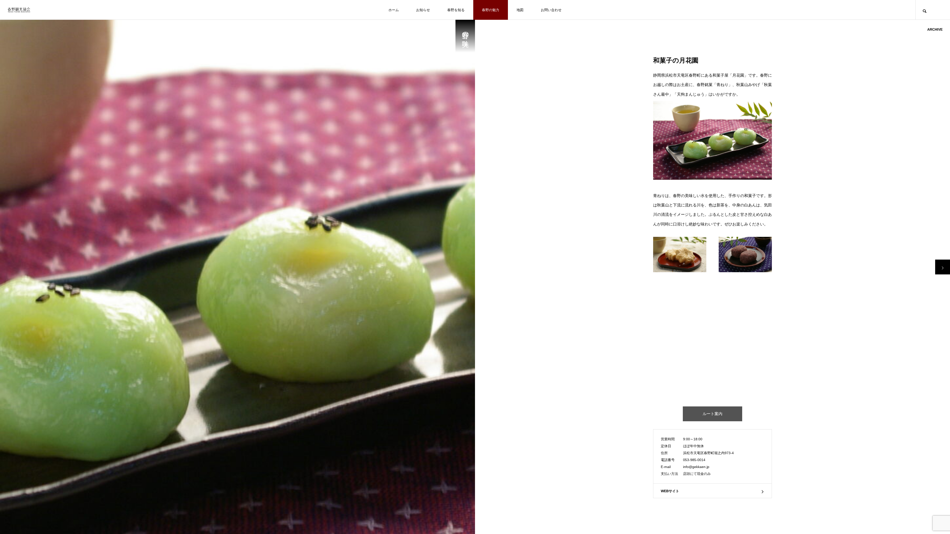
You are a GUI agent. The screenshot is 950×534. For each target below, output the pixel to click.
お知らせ (423, 10)
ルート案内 (712, 414)
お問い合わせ (551, 10)
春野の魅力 (490, 10)
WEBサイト (670, 491)
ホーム (393, 10)
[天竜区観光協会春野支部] (18, 10)
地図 (520, 10)
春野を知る (456, 10)
